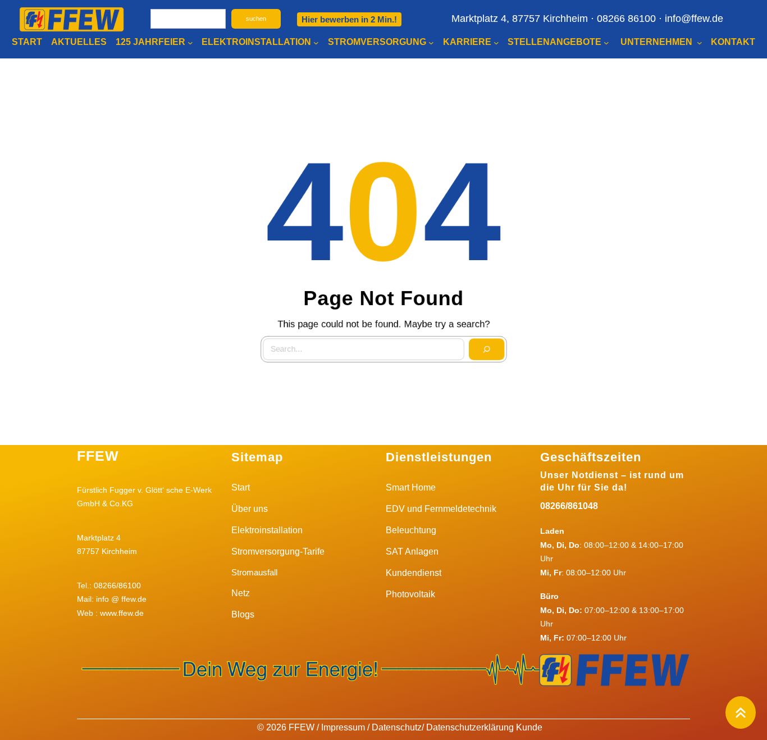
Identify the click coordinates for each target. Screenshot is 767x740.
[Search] (490, 353)
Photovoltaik (410, 594)
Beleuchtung (411, 530)
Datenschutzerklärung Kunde (484, 727)
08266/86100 (117, 585)
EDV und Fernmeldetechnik (441, 509)
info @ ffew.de (121, 598)
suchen (256, 18)
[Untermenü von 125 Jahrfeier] (190, 43)
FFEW (98, 456)
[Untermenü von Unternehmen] (699, 43)
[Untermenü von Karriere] (496, 43)
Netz (240, 593)
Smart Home (411, 487)
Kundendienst (413, 573)
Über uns (249, 509)
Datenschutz (397, 727)
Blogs (242, 614)
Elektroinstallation (267, 530)
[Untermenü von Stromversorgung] (431, 43)
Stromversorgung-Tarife (278, 551)
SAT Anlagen (412, 551)
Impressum (343, 727)
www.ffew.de (122, 613)
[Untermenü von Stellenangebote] (606, 43)
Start (240, 487)
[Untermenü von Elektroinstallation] (316, 43)
